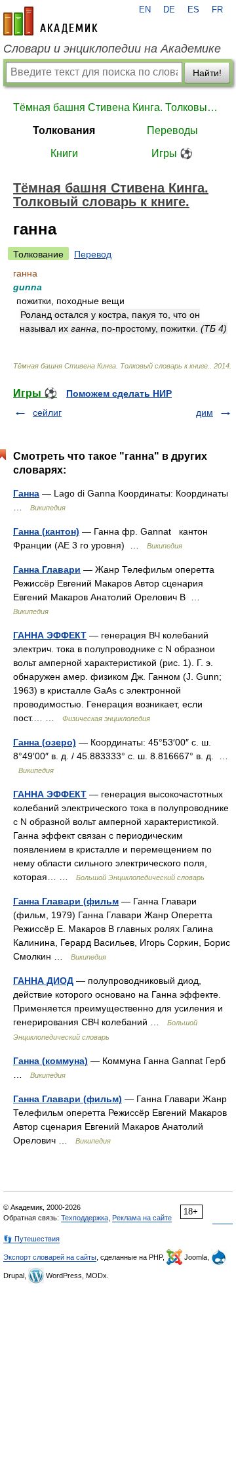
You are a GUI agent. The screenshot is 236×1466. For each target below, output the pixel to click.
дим (204, 412)
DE (169, 9)
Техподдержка (84, 1218)
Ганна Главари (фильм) (67, 1099)
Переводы (172, 130)
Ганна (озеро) (44, 742)
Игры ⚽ (172, 153)
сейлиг (47, 412)
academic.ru (50, 21)
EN (145, 9)
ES (193, 9)
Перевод (92, 254)
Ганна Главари (47, 569)
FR (217, 9)
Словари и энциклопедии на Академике (112, 48)
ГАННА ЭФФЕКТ (50, 635)
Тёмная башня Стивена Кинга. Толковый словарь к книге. (118, 107)
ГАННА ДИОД (43, 980)
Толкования (64, 130)
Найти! (207, 73)
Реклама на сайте (142, 1218)
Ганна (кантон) (46, 531)
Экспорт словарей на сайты (49, 1257)
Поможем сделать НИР (119, 393)
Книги (64, 153)
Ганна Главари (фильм (66, 901)
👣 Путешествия (31, 1239)
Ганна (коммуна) (50, 1060)
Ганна (26, 493)
